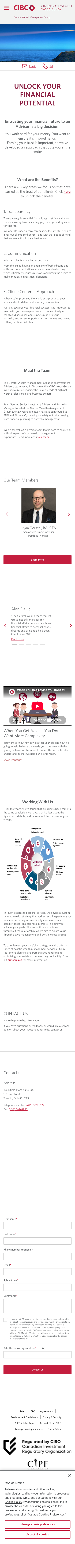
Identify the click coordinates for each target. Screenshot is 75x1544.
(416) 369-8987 (18, 1109)
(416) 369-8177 (35, 1105)
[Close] (69, 1476)
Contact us (37, 1369)
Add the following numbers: (23, 1348)
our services (15, 959)
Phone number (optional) (18, 1249)
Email (32, 66)
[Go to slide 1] (21, 644)
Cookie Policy (54, 1429)
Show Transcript (12, 759)
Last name (9, 1234)
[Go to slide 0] (14, 644)
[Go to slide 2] (28, 644)
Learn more (37, 559)
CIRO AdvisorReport (25, 1423)
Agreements (46, 1411)
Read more (17, 639)
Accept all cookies (37, 1534)
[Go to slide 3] (35, 644)
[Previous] (6, 514)
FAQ (33, 1411)
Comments (10, 1295)
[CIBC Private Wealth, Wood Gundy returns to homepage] (43, 8)
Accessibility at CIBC (50, 1423)
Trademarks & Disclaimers (24, 1417)
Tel (51, 66)
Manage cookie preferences (29, 1429)
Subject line (10, 1280)
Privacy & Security (52, 1417)
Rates (22, 1411)
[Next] (68, 514)
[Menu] (6, 8)
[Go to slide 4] (42, 644)
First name (10, 1218)
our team (43, 436)
